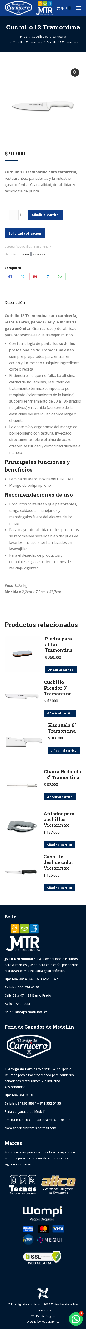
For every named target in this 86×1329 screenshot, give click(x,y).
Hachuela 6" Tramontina (62, 728)
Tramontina (39, 254)
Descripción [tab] (15, 302)
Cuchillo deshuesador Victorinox (58, 862)
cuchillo (25, 254)
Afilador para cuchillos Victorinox (59, 819)
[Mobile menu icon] (78, 8)
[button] (75, 72)
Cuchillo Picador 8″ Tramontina (58, 688)
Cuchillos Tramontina (34, 246)
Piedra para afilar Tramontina (59, 644)
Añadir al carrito (45, 215)
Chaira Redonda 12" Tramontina (62, 774)
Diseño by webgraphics (43, 1321)
